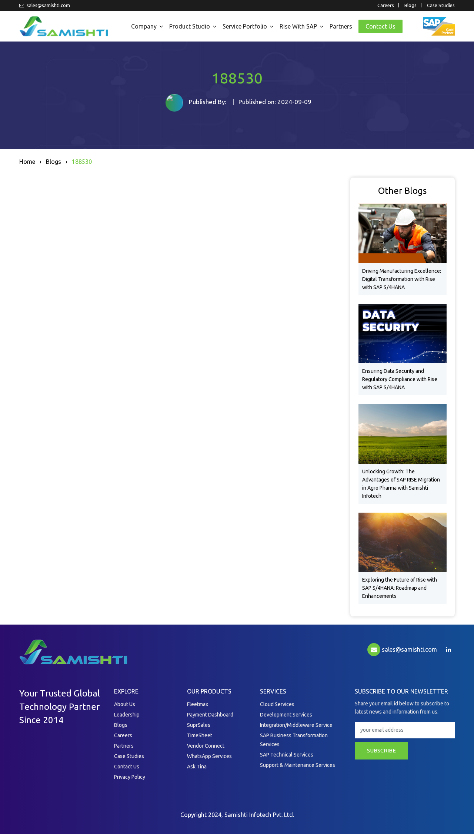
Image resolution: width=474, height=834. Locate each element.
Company (144, 26)
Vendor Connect (205, 746)
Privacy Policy (129, 777)
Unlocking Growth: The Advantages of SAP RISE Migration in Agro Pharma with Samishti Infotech (401, 484)
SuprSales (198, 725)
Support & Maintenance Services (297, 765)
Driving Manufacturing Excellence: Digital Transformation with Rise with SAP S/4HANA (401, 279)
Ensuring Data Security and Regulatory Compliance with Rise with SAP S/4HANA (399, 379)
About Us (124, 704)
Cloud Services (277, 704)
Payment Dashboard (210, 715)
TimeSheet (199, 735)
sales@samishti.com (48, 5)
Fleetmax (197, 704)
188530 (82, 161)
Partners (341, 26)
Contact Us (380, 26)
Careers (385, 5)
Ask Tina (197, 767)
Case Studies (441, 5)
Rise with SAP (298, 26)
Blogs (410, 5)
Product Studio (189, 26)
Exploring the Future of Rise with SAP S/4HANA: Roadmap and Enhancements (399, 588)
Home (27, 161)
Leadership (127, 715)
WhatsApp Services (209, 756)
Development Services (286, 715)
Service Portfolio (245, 26)
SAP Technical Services (286, 755)
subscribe (381, 750)
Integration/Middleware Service (296, 725)
